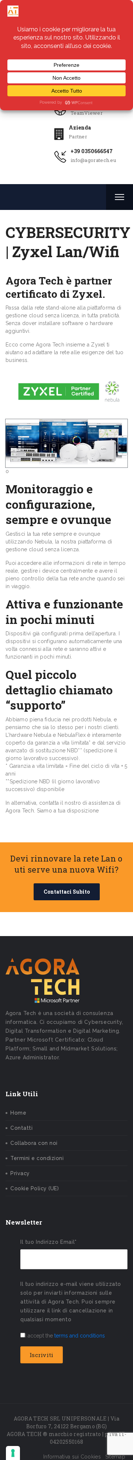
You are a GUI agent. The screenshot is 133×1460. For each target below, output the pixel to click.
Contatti (21, 1128)
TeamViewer (87, 113)
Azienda (80, 127)
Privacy (20, 1173)
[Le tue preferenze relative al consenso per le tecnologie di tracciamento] (13, 1453)
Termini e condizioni (37, 1158)
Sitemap (115, 1457)
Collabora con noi (34, 1143)
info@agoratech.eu (93, 160)
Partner (78, 136)
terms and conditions (79, 1336)
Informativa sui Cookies (72, 1457)
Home (18, 1113)
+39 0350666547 (92, 151)
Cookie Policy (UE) (34, 1188)
